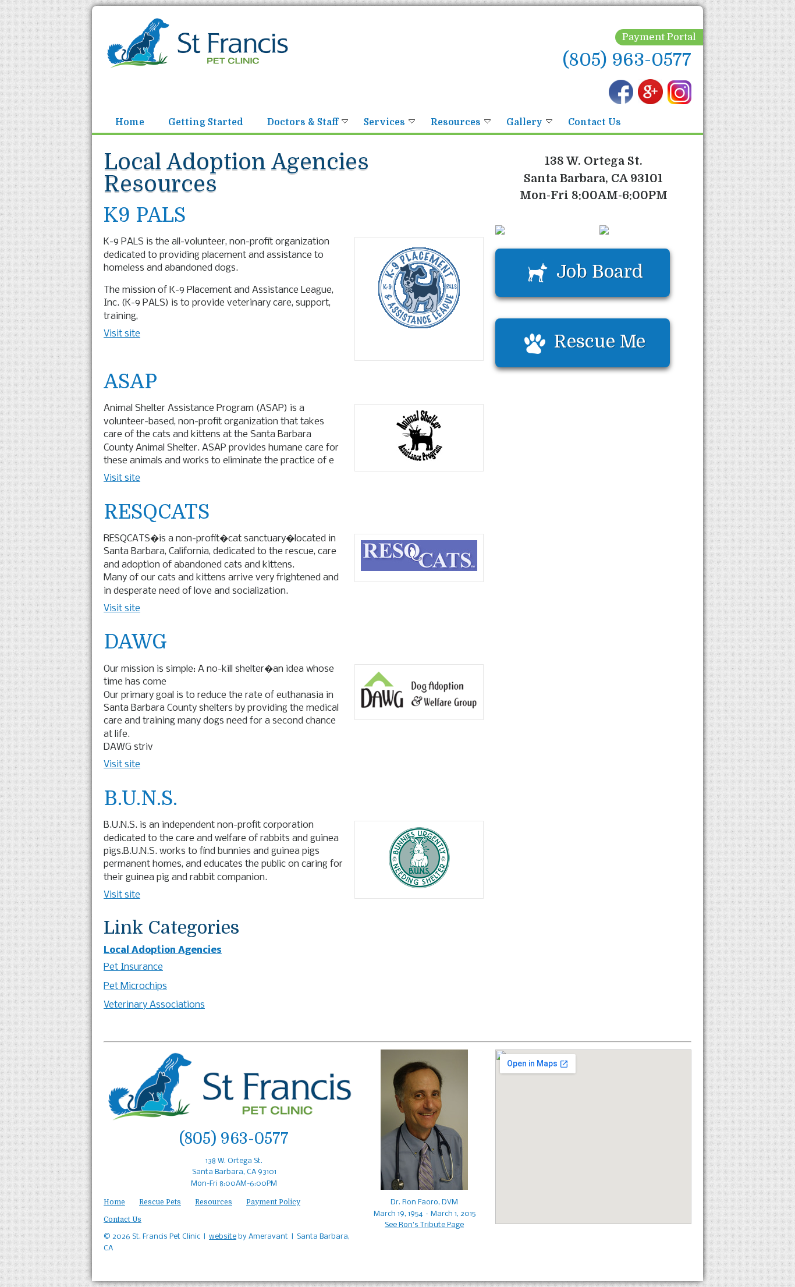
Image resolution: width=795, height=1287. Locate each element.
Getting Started (205, 122)
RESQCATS (157, 513)
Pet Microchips (135, 986)
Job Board (599, 271)
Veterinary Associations (154, 1005)
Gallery (524, 122)
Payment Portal (659, 36)
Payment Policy (273, 1202)
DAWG (135, 643)
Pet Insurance (133, 967)
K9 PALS (145, 216)
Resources (456, 122)
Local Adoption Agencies (163, 950)
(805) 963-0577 (627, 59)
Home (129, 122)
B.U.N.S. (141, 799)
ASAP (130, 382)
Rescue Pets (160, 1202)
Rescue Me (599, 341)
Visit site (122, 334)
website (222, 1236)
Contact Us (594, 122)
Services (384, 122)
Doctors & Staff (302, 122)
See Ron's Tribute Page (424, 1225)
